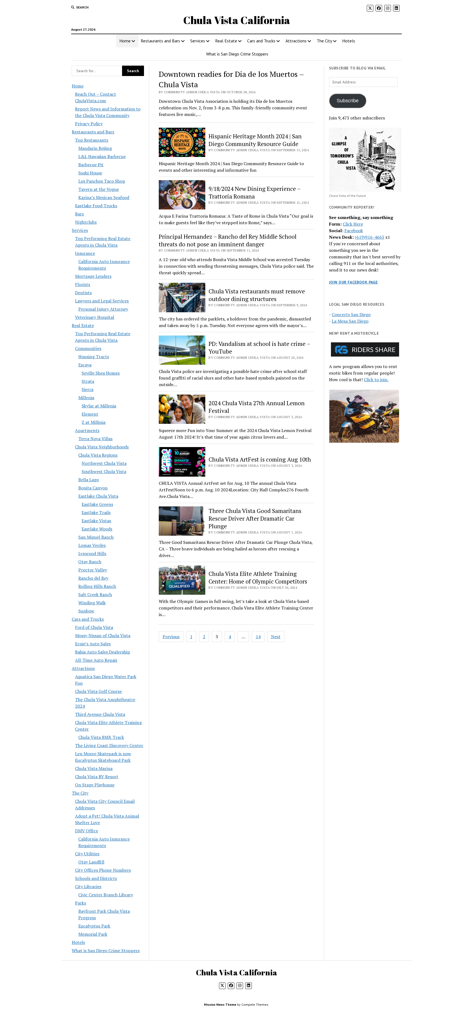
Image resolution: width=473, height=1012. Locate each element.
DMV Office (86, 831)
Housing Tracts (93, 357)
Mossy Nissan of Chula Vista (102, 635)
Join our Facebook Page (353, 282)
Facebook (353, 231)
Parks (80, 903)
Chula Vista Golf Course (98, 691)
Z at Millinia (93, 422)
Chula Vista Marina (94, 768)
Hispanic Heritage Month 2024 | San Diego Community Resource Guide (255, 140)
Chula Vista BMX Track (101, 737)
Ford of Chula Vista (94, 627)
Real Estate (226, 40)
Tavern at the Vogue (98, 189)
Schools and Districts (96, 878)
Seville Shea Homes (101, 373)
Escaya (84, 365)
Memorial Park (92, 934)
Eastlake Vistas (96, 521)
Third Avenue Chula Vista (100, 714)
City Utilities (87, 854)
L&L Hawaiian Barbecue (102, 156)
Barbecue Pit (90, 165)
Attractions (296, 40)
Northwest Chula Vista (104, 463)
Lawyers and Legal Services (102, 301)
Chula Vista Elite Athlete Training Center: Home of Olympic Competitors (258, 577)
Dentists (83, 293)
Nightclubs (86, 222)
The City (324, 40)
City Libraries (88, 886)
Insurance (85, 253)
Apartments (87, 430)
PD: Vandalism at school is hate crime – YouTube (259, 347)
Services (197, 40)
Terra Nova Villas (95, 439)
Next (276, 637)
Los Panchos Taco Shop (101, 181)
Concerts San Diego (351, 314)
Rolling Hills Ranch (97, 586)
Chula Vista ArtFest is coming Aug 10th (260, 459)
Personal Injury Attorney (103, 309)
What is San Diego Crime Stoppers (237, 54)
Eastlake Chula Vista (98, 496)
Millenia (86, 398)
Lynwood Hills (92, 553)
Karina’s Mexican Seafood (103, 197)
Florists (82, 284)
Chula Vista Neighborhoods (102, 447)
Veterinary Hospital (94, 317)
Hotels (348, 40)
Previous (171, 637)
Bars (79, 214)
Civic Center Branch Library (105, 895)
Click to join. (376, 380)
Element (90, 414)
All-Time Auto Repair (96, 660)
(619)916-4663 (369, 237)
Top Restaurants (91, 140)
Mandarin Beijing (95, 148)
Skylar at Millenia (99, 406)
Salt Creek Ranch (95, 594)
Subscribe (348, 100)
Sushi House (90, 173)
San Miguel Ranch (96, 537)
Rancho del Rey (93, 578)
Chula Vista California (236, 20)
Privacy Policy (89, 124)
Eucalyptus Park (94, 926)
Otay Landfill (91, 862)
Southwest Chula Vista (104, 471)
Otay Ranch (89, 562)
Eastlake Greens (97, 504)
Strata (88, 381)
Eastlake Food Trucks (96, 206)
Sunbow (86, 611)
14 (258, 637)
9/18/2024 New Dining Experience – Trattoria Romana (255, 192)
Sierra (87, 389)
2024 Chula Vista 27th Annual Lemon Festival (257, 407)
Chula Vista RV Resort (96, 777)
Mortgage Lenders (93, 276)
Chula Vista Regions (97, 455)
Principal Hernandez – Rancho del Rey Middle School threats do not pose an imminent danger (227, 240)
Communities (88, 348)
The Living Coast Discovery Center (109, 745)
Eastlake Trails (96, 512)
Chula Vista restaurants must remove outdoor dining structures (257, 295)
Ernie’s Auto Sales (93, 644)
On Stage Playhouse (94, 785)
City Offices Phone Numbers (103, 870)
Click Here (353, 224)
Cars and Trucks (261, 40)
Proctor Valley (92, 570)
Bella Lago (88, 480)
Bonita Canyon (93, 488)
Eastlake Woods (97, 529)
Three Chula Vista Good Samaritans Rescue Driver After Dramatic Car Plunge (255, 518)
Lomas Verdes (92, 545)
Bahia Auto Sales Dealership (102, 652)
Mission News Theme (220, 1004)
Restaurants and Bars (160, 40)
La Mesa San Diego (350, 321)
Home (125, 40)
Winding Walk (92, 603)
